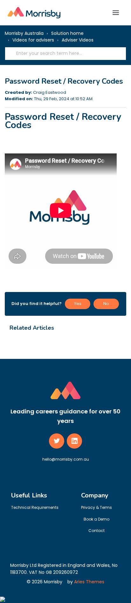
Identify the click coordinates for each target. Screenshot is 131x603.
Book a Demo (96, 519)
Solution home (67, 33)
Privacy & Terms (96, 507)
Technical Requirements (35, 507)
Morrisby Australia (24, 33)
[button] (115, 12)
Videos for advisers (33, 40)
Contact (96, 530)
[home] (34, 12)
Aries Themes (89, 582)
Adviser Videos (77, 40)
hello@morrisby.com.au (65, 459)
